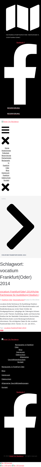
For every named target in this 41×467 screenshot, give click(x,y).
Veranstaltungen (18, 300)
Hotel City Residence (16, 456)
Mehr (1, 330)
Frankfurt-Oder (7, 300)
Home (4, 198)
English (9, 465)
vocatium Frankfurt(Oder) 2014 (15, 328)
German (9, 463)
